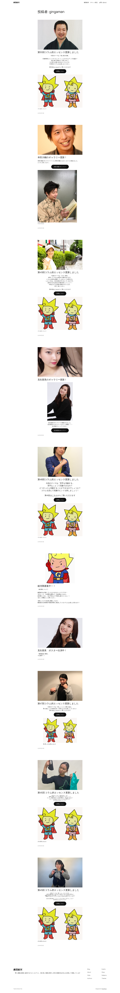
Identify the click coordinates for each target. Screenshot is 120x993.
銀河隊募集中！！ (46, 586)
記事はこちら (60, 71)
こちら (56, 67)
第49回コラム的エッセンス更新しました (58, 272)
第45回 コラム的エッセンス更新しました (58, 890)
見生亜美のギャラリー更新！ (52, 379)
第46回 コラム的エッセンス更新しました (58, 792)
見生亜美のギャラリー (60, 430)
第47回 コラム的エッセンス (49, 744)
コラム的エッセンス (42, 841)
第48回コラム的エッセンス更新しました (58, 479)
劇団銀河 (16, 2)
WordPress (104, 988)
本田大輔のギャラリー (60, 167)
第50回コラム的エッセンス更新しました (58, 52)
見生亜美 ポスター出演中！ (52, 650)
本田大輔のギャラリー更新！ (52, 157)
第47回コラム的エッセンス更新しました (58, 703)
